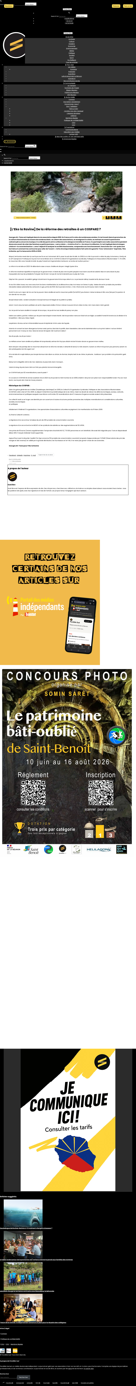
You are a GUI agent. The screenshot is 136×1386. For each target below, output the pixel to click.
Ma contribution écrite (72, 81)
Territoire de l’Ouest (71, 88)
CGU (73, 123)
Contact (72, 99)
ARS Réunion (71, 95)
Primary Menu (67, 9)
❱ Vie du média (69, 97)
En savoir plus (89, 1369)
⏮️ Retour (119, 217)
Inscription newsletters (71, 102)
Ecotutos (73, 69)
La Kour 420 (73, 134)
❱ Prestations (69, 127)
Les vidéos (71, 67)
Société (18, 459)
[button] (1, 1)
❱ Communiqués (69, 83)
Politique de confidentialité (73, 120)
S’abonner (116, 6)
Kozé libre (71, 74)
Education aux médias (72, 132)
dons (70, 1369)
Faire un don (73, 109)
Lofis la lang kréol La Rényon (72, 76)
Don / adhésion (71, 106)
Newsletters (8, 6)
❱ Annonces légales (69, 139)
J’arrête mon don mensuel (73, 111)
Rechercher (4, 1374)
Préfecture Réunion (72, 92)
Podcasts (71, 72)
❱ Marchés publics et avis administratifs (69, 137)
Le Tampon (72, 86)
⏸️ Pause (113, 217)
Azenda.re (71, 79)
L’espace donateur (73, 113)
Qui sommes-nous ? (71, 104)
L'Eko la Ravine (16, 461)
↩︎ (4, 1382)
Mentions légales (72, 118)
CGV (73, 125)
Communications (72, 130)
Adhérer (74, 116)
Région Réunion (71, 90)
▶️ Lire (108, 217)
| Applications (69, 19)
